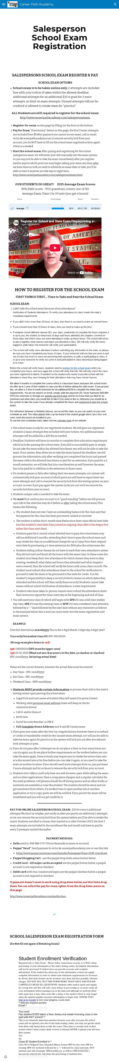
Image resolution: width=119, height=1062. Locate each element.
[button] (3, 4)
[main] (59, 37)
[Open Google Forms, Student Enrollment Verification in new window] (96, 958)
